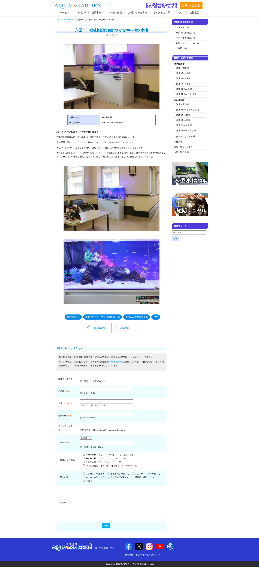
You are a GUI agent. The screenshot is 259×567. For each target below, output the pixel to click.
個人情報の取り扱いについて (149, 554)
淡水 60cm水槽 (183, 78)
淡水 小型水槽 (182, 68)
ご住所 (64, 442)
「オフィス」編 (181, 27)
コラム (179, 12)
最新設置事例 (73, 317)
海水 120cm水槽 (184, 125)
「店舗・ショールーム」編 (186, 43)
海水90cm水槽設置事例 (137, 317)
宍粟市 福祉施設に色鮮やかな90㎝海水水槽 (111, 30)
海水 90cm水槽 (183, 120)
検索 (175, 239)
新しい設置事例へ (123, 328)
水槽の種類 (116, 12)
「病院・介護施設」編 (184, 32)
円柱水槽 (178, 142)
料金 (80, 12)
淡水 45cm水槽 (183, 73)
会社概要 (194, 12)
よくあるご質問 (161, 12)
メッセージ (63, 502)
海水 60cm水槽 (183, 115)
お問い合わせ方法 (137, 12)
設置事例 (96, 12)
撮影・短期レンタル (183, 147)
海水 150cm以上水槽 (186, 130)
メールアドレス (65, 426)
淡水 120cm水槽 (184, 89)
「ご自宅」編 (180, 48)
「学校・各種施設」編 (184, 37)
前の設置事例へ (101, 328)
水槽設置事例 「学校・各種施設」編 (102, 317)
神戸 (156, 317)
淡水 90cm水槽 (183, 83)
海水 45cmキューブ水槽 (187, 109)
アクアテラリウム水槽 (184, 136)
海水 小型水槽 (182, 104)
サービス (64, 12)
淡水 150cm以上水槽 (186, 94)
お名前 (61, 391)
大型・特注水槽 (181, 152)
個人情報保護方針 (115, 362)
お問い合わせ (191, 5)
